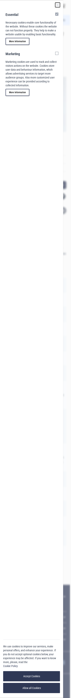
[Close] (57, 5)
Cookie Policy (10, 666)
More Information (17, 41)
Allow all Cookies (31, 688)
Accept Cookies (31, 676)
